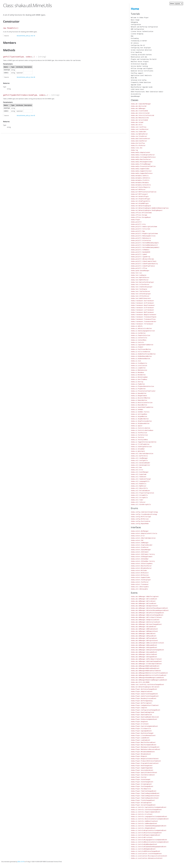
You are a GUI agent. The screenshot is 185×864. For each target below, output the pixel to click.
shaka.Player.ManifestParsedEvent (143, 742)
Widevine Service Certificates (142, 71)
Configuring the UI (138, 45)
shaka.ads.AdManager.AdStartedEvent (144, 654)
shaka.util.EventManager (140, 472)
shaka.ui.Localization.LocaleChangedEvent (146, 853)
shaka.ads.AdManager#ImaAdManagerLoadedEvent (147, 677)
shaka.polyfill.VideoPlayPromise (143, 266)
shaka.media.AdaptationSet (140, 152)
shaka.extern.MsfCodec (139, 570)
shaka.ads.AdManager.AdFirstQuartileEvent (146, 617)
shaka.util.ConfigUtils (139, 460)
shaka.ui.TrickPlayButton (140, 444)
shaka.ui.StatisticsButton (140, 428)
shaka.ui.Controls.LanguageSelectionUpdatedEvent (149, 816)
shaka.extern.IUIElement (140, 552)
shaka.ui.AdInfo (136, 326)
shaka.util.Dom (136, 467)
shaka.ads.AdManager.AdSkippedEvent (144, 647)
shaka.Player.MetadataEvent (141, 754)
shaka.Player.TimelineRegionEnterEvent (145, 795)
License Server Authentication (142, 31)
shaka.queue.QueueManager (140, 270)
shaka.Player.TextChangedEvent (142, 786)
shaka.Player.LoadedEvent (140, 738)
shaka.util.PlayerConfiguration (142, 493)
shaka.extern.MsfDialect (140, 573)
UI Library (135, 43)
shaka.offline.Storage (139, 215)
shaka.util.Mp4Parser (138, 486)
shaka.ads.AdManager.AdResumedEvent (144, 645)
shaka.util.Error (137, 470)
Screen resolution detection (141, 50)
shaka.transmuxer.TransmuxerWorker (143, 321)
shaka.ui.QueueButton (138, 393)
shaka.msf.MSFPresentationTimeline (143, 192)
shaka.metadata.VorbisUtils (141, 185)
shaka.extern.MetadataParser (141, 568)
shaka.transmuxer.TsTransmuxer (142, 324)
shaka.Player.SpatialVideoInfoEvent (144, 772)
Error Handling (136, 52)
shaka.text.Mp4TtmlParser (140, 277)
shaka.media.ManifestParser (141, 159)
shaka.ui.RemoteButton (139, 400)
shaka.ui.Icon (136, 361)
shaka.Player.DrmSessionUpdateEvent (144, 719)
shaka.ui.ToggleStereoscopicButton (143, 442)
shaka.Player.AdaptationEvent (141, 691)
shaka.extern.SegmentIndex (140, 577)
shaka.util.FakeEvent (138, 476)
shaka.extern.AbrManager (140, 531)
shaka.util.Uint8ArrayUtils (141, 504)
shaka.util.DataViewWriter (140, 465)
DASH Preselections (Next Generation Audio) (147, 91)
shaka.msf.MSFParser (138, 189)
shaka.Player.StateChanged (140, 779)
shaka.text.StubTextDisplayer (141, 287)
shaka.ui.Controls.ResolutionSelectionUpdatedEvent (150, 819)
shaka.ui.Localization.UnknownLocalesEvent (146, 858)
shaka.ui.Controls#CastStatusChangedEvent (146, 833)
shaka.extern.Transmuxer (140, 584)
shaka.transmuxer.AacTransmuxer (142, 300)
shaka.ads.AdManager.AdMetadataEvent (144, 629)
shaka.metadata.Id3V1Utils (140, 178)
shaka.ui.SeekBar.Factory (140, 412)
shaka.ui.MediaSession (139, 370)
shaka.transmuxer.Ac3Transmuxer (142, 303)
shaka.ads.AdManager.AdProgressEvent (144, 640)
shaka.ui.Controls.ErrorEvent (141, 814)
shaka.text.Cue (136, 273)
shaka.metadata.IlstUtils (140, 180)
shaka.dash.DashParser (139, 141)
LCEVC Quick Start (137, 89)
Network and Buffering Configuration (144, 27)
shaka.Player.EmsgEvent (139, 721)
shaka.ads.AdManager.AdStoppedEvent (144, 657)
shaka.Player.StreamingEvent (141, 784)
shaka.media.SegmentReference (141, 173)
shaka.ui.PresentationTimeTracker (143, 391)
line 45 (33, 115)
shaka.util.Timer (137, 500)
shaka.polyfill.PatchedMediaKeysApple (145, 243)
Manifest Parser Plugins (140, 61)
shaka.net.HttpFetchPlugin (140, 199)
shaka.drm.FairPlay (138, 143)
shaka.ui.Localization (139, 365)
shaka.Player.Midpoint (139, 756)
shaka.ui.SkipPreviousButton (141, 421)
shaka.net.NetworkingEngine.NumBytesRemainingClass (150, 208)
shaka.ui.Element (137, 347)
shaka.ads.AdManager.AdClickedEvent (144, 599)
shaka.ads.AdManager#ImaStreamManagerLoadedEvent (149, 680)
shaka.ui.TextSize (137, 437)
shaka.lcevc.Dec (136, 148)
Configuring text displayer (141, 47)
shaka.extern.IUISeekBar (140, 559)
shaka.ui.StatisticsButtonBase (142, 430)
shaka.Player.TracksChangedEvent (143, 800)
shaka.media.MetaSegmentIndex (141, 161)
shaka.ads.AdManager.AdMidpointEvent (144, 631)
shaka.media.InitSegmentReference (143, 157)
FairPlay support (137, 73)
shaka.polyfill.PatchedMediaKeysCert (144, 245)
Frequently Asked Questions (141, 82)
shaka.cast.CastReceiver (140, 129)
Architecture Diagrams (139, 64)
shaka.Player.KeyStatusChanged (142, 733)
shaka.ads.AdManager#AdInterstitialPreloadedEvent (149, 673)
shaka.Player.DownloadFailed (141, 714)
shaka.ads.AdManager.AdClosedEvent (143, 603)
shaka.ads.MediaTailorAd (140, 117)
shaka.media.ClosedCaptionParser (143, 155)
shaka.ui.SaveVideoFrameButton (142, 407)
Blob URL (134, 78)
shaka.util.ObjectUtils (139, 488)
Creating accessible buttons (141, 54)
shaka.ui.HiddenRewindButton (141, 356)
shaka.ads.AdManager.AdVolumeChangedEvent (146, 661)
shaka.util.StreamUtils (139, 495)
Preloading (135, 38)
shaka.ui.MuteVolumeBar (139, 377)
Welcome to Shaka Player (140, 17)
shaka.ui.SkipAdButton (139, 416)
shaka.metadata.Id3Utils (140, 175)
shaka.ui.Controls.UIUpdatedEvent (143, 828)
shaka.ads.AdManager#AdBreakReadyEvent (145, 668)
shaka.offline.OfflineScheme (141, 212)
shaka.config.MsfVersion (140, 519)
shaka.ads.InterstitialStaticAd (142, 115)
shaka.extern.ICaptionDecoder (141, 545)
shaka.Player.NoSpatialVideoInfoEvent (145, 758)
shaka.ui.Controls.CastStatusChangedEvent (146, 809)
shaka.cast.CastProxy (138, 127)
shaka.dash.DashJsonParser (140, 138)
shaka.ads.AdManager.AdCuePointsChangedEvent (147, 613)
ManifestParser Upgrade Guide (141, 87)
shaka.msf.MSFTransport (139, 194)
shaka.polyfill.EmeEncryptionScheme (144, 226)
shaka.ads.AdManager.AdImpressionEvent (145, 619)
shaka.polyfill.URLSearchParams (142, 259)
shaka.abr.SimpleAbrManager (141, 104)
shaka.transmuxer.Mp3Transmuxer (142, 312)
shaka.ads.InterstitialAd (140, 113)
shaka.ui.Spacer (136, 425)
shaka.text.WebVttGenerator (141, 298)
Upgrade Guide (136, 84)
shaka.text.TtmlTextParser (140, 291)
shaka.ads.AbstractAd (138, 106)
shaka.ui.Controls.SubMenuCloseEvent (144, 821)
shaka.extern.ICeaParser (140, 547)
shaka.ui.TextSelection (139, 435)
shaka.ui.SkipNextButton (140, 419)
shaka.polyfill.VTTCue (139, 268)
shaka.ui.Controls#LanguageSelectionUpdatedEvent (149, 839)
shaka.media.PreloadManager (141, 164)
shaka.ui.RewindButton (139, 405)
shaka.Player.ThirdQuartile (141, 789)
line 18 (33, 36)
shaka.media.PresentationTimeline (143, 166)
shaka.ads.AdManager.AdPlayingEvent (144, 638)
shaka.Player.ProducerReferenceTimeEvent (146, 761)
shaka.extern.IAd (137, 540)
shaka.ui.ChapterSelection (140, 335)
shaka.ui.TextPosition (139, 432)
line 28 (33, 77)
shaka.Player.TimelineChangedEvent (143, 791)
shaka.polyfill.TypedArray (140, 256)
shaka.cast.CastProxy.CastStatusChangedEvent (147, 684)
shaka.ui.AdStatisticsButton (141, 328)
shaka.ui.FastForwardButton (141, 349)
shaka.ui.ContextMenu (138, 340)
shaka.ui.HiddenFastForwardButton (143, 354)
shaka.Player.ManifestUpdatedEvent (143, 745)
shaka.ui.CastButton (138, 333)
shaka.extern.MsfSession (140, 575)
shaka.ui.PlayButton (138, 388)
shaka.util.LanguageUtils (140, 481)
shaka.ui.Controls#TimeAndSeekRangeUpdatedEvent (148, 846)
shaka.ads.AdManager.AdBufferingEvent (145, 596)
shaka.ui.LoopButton (138, 368)
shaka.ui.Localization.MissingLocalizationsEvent (149, 856)
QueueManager (135, 96)
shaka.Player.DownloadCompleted (142, 712)
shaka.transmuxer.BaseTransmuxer (143, 305)
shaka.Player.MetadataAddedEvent (143, 751)
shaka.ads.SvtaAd (137, 122)
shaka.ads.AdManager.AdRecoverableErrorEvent (147, 643)
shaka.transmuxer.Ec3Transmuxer (142, 307)
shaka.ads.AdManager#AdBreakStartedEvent (146, 670)
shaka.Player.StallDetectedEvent (143, 775)
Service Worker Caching (139, 66)
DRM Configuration (137, 29)
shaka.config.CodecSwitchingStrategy (144, 512)
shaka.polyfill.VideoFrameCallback (143, 261)
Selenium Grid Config (138, 80)
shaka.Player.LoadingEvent (140, 740)
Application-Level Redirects (141, 75)
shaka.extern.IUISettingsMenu (141, 563)
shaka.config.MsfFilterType (141, 516)
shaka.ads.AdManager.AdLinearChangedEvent (146, 624)
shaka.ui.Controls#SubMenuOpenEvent (144, 844)
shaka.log (134, 150)
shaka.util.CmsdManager (139, 458)
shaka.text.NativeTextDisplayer (142, 282)
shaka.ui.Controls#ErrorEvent (141, 837)
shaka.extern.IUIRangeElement (141, 556)
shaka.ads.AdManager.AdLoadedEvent (143, 626)
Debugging (134, 22)
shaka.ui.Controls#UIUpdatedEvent (143, 849)
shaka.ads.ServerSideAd (139, 120)
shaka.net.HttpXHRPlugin (140, 203)
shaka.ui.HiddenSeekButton (140, 358)
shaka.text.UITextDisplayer (141, 293)
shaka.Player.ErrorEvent (140, 724)
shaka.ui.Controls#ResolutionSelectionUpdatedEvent (150, 842)
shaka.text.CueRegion (138, 275)
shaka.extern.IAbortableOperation (143, 538)
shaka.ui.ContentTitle (139, 337)
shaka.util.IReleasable (139, 589)
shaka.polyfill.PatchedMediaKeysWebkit (145, 247)
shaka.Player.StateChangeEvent (142, 782)
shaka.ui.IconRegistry (139, 363)
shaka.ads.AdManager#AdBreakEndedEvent (145, 666)
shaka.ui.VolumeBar (138, 449)
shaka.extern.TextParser (140, 582)
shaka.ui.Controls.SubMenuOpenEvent (144, 823)
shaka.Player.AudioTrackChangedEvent (144, 694)
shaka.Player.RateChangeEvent (141, 765)
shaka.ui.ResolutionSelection (141, 402)
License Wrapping (137, 34)
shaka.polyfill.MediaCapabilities (143, 236)
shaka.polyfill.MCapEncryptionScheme (144, 233)
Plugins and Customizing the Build (143, 59)
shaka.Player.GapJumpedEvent (141, 731)
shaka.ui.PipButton (138, 384)
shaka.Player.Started (138, 777)
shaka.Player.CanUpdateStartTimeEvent (145, 705)
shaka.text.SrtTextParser (140, 284)
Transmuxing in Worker (139, 40)
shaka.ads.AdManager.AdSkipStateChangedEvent (147, 650)
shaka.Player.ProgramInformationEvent (145, 763)
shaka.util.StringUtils (139, 497)
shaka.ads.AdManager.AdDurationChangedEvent (147, 615)
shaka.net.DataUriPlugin (140, 196)
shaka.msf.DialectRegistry (140, 187)
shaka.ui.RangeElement (139, 395)
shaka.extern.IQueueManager (141, 549)
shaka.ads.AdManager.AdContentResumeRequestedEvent (150, 610)
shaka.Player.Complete (139, 707)
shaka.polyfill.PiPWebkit (140, 249)
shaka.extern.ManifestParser (141, 566)
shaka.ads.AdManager (138, 108)
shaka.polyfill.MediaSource (141, 238)
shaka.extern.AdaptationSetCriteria (144, 533)
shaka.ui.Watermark (138, 451)
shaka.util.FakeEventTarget (141, 479)
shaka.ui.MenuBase (137, 372)
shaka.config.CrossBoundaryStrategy (144, 514)
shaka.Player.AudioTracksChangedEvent (145, 696)
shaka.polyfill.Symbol (139, 254)
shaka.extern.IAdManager (140, 542)
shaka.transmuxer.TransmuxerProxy (143, 319)
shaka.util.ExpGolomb (138, 474)
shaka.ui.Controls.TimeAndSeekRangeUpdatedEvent (148, 826)
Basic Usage (135, 20)
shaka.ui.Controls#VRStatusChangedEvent (145, 851)
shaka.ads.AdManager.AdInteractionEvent (145, 622)
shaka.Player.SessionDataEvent (142, 770)
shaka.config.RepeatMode (140, 523)
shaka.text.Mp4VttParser (140, 280)
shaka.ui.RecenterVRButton (140, 398)
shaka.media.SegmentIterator (141, 171)
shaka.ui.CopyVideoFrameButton (142, 344)
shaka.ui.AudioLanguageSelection (143, 331)
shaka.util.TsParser (138, 502)
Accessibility (136, 94)
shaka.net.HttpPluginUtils (140, 201)
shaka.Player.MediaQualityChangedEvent (145, 747)
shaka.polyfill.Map (138, 231)
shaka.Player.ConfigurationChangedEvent (145, 710)
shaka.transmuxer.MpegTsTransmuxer (143, 314)
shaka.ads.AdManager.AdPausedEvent (143, 636)
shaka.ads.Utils (136, 124)
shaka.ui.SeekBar (137, 409)
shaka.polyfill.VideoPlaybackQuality (144, 263)
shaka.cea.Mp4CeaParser (139, 134)
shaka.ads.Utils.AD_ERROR (140, 682)
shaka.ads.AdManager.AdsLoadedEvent (144, 652)
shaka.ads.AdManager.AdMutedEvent (143, 633)
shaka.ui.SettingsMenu (139, 414)
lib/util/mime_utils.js (23, 36)
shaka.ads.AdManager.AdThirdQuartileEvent (146, 659)
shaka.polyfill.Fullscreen (140, 229)
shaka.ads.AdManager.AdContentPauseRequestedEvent (149, 608)
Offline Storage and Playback (141, 68)
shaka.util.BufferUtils (139, 456)
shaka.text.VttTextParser (140, 296)
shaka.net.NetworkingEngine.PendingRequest (146, 210)
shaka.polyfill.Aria (138, 224)
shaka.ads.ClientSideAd (139, 111)
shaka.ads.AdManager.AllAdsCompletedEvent (146, 663)
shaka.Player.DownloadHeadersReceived (145, 717)
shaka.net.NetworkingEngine (141, 205)
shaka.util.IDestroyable (140, 586)
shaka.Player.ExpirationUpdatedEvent (144, 726)
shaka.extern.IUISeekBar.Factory (143, 561)
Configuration (136, 24)
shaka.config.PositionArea (140, 521)
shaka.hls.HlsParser (138, 145)
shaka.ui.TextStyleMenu (139, 439)
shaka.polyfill (136, 222)
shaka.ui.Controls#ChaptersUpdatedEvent (145, 835)
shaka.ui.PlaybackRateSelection (142, 386)
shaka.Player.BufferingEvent (141, 703)
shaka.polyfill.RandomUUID (140, 252)
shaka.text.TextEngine (139, 289)
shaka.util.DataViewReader (140, 463)
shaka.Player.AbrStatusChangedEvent (144, 689)
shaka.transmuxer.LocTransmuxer (142, 310)
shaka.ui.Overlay (137, 381)
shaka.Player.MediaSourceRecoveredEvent (145, 749)
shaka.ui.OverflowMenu (139, 379)
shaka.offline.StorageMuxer (141, 217)
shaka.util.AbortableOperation (142, 453)
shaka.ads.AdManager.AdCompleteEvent (144, 606)
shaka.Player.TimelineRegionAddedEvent (145, 793)
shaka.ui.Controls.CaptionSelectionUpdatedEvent (148, 807)
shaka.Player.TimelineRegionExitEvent (145, 798)
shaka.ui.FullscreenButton (140, 351)
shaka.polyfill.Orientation (141, 240)
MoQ (132, 36)
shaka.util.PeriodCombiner (140, 490)
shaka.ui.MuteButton (138, 375)
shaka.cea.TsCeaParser (139, 136)
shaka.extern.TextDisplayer (141, 580)
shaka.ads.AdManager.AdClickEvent (143, 601)
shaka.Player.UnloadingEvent (141, 802)
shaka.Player (135, 219)
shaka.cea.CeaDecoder (138, 131)
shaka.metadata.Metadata (140, 182)
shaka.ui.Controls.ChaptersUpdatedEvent (145, 812)
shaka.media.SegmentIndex (140, 168)
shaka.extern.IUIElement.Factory (143, 554)
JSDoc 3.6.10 (21, 861)
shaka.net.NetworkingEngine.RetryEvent (145, 687)
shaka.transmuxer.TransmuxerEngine (143, 317)
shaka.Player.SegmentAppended (141, 768)
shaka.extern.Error (138, 536)
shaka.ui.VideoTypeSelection (141, 446)
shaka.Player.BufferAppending (141, 701)
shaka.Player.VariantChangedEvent (143, 805)
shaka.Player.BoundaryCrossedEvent (143, 698)
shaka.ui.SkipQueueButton (140, 423)
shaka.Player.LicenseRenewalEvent (143, 735)
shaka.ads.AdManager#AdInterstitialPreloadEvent (148, 675)
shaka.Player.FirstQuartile (141, 728)
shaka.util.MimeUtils (138, 483)
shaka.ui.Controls (137, 342)
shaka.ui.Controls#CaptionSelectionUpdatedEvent (148, 830)
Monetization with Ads (139, 57)
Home (135, 9)
